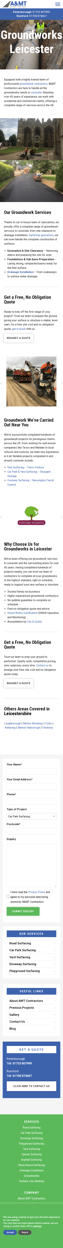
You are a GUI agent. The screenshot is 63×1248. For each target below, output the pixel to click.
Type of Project (17, 809)
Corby (48, 723)
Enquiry (11, 839)
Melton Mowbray (33, 723)
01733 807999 (41, 12)
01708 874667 (38, 16)
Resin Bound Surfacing (31, 1165)
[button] (1, 384)
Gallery (14, 1014)
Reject (25, 1232)
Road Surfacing (20, 943)
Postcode (13, 824)
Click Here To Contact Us (31, 1086)
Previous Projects (21, 1007)
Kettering (10, 727)
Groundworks (31, 1176)
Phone (11, 794)
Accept (10, 1232)
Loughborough (12, 723)
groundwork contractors (33, 83)
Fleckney (47, 727)
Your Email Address (20, 779)
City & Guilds (34, 621)
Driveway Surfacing (22, 964)
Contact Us (17, 1021)
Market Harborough (29, 727)
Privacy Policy (36, 892)
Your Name (14, 764)
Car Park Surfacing (22, 950)
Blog (12, 1028)
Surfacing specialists (41, 235)
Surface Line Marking (31, 1181)
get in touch (19, 328)
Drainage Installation (31, 1170)
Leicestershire (17, 713)
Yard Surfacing (19, 957)
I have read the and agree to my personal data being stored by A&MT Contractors (30, 897)
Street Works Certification (22, 613)
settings (37, 1226)
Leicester (36, 92)
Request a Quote (18, 338)
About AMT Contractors (26, 1001)
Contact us (42, 665)
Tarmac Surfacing (32, 1154)
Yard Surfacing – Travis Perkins (25, 467)
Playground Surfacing (24, 971)
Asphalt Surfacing (31, 1159)
